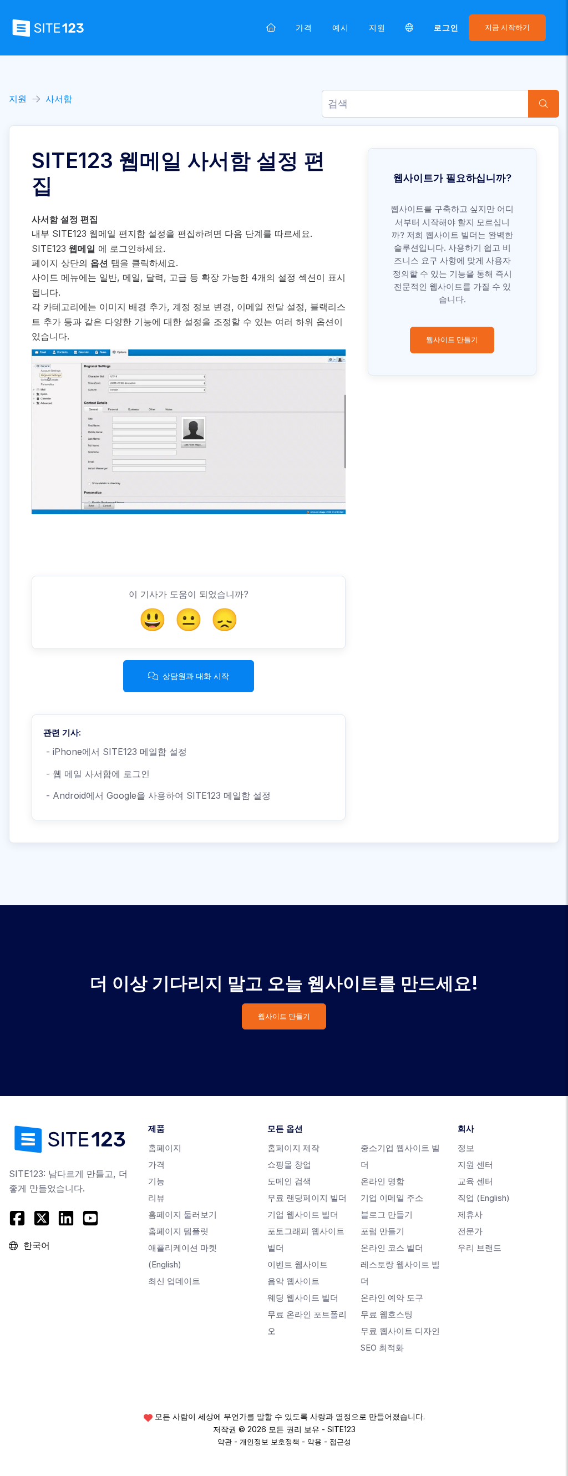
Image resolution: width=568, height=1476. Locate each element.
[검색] (543, 104)
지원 (377, 27)
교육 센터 (475, 1181)
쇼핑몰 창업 (289, 1164)
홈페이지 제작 (293, 1148)
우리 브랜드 (479, 1247)
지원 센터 (475, 1164)
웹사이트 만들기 (452, 340)
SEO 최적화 (382, 1347)
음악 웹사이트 (293, 1281)
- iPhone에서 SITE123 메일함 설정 (115, 751)
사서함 (58, 98)
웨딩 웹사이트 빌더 (302, 1297)
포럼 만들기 (382, 1231)
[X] (42, 1218)
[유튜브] (90, 1218)
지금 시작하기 (507, 27)
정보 (466, 1148)
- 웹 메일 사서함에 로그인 (96, 773)
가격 (304, 27)
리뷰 (156, 1198)
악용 (314, 1441)
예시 (340, 27)
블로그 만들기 (387, 1214)
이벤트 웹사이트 (297, 1264)
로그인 (446, 27)
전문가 (470, 1231)
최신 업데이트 (174, 1281)
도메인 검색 (289, 1181)
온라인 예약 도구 (392, 1297)
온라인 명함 (382, 1181)
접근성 (340, 1441)
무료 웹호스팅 (387, 1314)
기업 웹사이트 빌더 (302, 1214)
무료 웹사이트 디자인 (400, 1331)
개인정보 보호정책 (270, 1441)
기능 (156, 1181)
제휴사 (470, 1214)
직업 (484, 1198)
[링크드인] (66, 1218)
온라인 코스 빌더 (392, 1247)
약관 (224, 1441)
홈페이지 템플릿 (178, 1231)
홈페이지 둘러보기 (182, 1214)
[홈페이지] (271, 27)
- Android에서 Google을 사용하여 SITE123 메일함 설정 (157, 795)
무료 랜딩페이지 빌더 (307, 1198)
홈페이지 (164, 1148)
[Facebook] (18, 1218)
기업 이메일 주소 (392, 1198)
